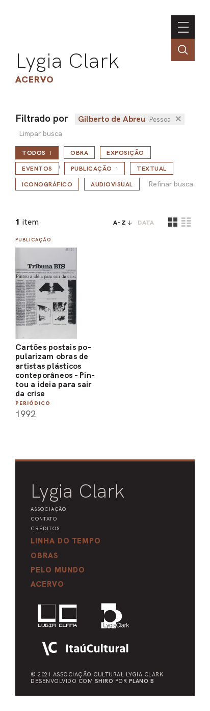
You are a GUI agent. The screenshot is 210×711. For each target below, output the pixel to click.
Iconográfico (47, 184)
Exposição (125, 153)
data (146, 222)
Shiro (104, 681)
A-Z (119, 222)
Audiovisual (112, 184)
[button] (58, 570)
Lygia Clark (67, 60)
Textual (152, 169)
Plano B (141, 681)
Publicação (95, 169)
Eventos (37, 169)
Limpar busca (40, 133)
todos (37, 153)
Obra (79, 153)
